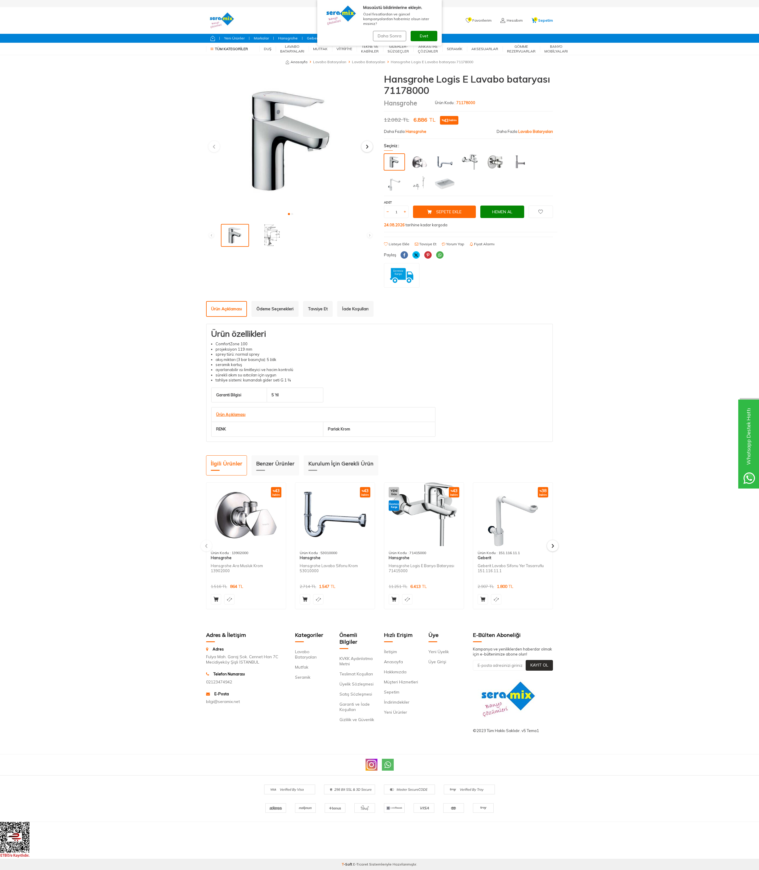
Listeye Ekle (398, 244)
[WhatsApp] (388, 765)
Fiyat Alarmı (484, 244)
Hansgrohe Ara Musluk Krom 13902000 (237, 568)
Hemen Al (502, 211)
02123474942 (219, 682)
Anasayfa (299, 62)
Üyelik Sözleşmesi (356, 684)
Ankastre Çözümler (428, 48)
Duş (267, 49)
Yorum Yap (454, 244)
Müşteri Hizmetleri (401, 682)
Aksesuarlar (484, 49)
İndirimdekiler (396, 702)
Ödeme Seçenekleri (275, 308)
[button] (289, 214)
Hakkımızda (395, 672)
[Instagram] (371, 765)
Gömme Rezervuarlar (521, 48)
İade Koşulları (355, 308)
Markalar (261, 38)
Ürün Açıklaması (226, 308)
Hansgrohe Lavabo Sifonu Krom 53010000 (329, 568)
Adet (388, 202)
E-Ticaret (360, 864)
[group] (290, 141)
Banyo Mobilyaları (556, 48)
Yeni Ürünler (234, 38)
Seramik (455, 49)
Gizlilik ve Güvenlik (356, 719)
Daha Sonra (389, 36)
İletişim (390, 651)
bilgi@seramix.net (223, 701)
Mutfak (320, 49)
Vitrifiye (344, 49)
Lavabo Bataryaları (292, 48)
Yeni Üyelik (438, 651)
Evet (424, 36)
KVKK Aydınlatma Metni (356, 661)
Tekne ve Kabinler (370, 48)
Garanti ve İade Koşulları (354, 707)
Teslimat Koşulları (356, 674)
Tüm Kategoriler (231, 49)
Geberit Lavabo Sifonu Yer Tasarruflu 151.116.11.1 (511, 568)
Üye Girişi (437, 661)
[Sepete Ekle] (216, 599)
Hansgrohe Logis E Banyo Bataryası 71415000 (421, 568)
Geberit (313, 38)
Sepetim (391, 692)
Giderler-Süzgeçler (398, 48)
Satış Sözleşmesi (355, 694)
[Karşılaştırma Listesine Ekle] (229, 599)
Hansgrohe (288, 38)
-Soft (347, 864)
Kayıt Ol (539, 665)
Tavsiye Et (427, 244)
